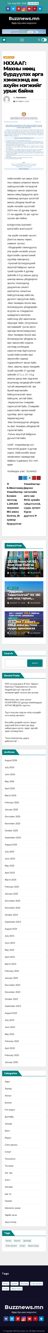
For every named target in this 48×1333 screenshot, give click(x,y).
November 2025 (12, 823)
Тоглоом (9, 1166)
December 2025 (12, 816)
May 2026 (9, 781)
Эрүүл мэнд (33, 1246)
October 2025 (11, 830)
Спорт (8, 1152)
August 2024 (11, 929)
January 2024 (11, 978)
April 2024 (10, 957)
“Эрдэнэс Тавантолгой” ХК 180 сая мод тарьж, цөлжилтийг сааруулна (23, 598)
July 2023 (9, 1020)
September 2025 (13, 838)
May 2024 (9, 950)
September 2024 (13, 922)
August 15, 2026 (17, 633)
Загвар (8, 1124)
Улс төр (8, 1173)
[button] (39, 40)
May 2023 (9, 1034)
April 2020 (10, 1048)
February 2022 (12, 1041)
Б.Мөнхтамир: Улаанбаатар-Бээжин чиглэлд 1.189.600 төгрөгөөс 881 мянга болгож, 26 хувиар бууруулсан (15, 506)
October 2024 (11, 915)
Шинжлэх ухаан (13, 1208)
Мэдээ (8, 1138)
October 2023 (11, 999)
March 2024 (10, 964)
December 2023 (12, 985)
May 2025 (9, 866)
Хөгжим (9, 1187)
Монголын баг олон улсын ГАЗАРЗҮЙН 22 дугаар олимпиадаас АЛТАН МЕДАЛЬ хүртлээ (23, 702)
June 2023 (10, 1027)
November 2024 (12, 908)
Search (8, 653)
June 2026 (10, 774)
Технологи (10, 1159)
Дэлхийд (9, 1117)
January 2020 (11, 1062)
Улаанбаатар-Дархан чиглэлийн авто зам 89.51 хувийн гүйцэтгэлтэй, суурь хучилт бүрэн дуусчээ (32, 500)
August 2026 (11, 760)
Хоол (7, 1180)
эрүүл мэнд (10, 1222)
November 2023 (12, 992)
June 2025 (10, 859)
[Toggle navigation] (22, 40)
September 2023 (13, 1006)
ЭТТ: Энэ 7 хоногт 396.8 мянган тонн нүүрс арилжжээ (22, 625)
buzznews (21, 97)
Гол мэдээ (10, 1110)
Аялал (8, 1096)
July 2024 (9, 936)
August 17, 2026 (17, 573)
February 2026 (12, 802)
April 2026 (10, 788)
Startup (8, 1089)
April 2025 (10, 873)
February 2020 (12, 1055)
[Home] (4, 40)
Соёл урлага (11, 1145)
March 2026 (10, 795)
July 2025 (9, 852)
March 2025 (10, 880)
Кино (7, 1131)
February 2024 (12, 971)
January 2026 (11, 809)
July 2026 (9, 767)
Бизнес (8, 1103)
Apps (7, 1082)
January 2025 (11, 894)
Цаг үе (8, 1194)
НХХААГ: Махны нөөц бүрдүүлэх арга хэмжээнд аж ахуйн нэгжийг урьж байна (23, 77)
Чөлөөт (8, 1201)
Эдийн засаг (9, 57)
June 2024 (10, 943)
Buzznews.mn (24, 18)
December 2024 (12, 901)
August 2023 (11, 1013)
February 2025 (12, 887)
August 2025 (11, 845)
